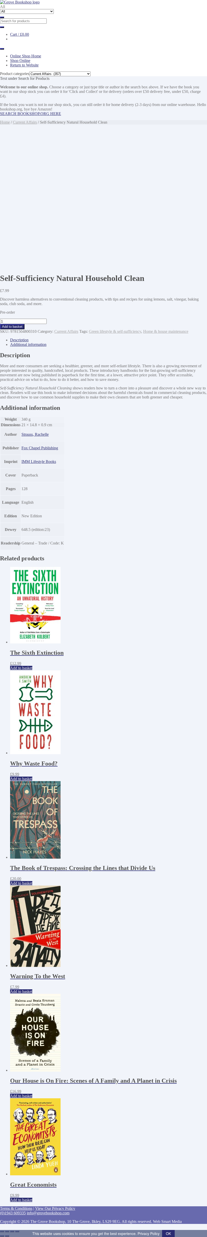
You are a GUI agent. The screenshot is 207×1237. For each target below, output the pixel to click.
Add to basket (12, 327)
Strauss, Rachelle (35, 434)
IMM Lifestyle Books (38, 461)
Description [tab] (19, 340)
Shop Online (20, 60)
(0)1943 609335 (13, 1213)
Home (5, 122)
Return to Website (24, 65)
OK (168, 1233)
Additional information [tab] (28, 344)
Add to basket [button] (21, 668)
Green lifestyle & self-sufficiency (115, 331)
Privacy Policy (149, 1233)
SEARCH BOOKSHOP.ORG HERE (30, 114)
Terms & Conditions (16, 1208)
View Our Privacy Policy (55, 1208)
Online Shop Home (25, 56)
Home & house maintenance (165, 331)
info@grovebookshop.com (48, 1213)
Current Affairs (25, 122)
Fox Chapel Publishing (39, 448)
